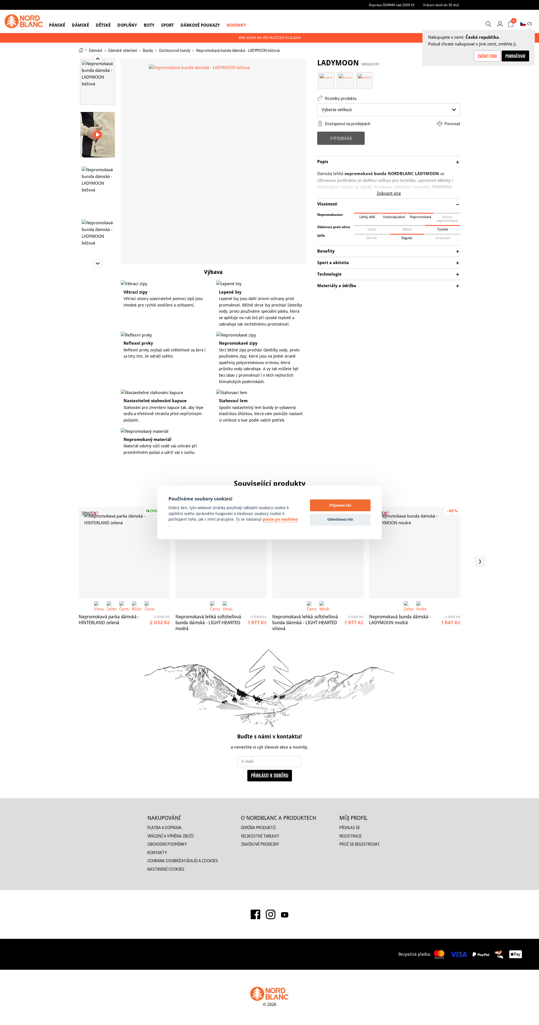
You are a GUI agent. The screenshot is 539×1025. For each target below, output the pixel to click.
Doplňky (127, 25)
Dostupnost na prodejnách (347, 123)
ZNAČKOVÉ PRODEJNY (260, 844)
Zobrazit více (389, 193)
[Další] (480, 561)
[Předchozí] (59, 561)
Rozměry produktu (340, 98)
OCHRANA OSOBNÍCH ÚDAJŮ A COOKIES (182, 860)
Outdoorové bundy (174, 50)
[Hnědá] (364, 75)
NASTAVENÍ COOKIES (165, 869)
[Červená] (149, 606)
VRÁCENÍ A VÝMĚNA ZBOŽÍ (170, 836)
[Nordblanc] (24, 21)
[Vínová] (99, 606)
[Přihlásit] (500, 24)
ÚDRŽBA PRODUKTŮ (258, 827)
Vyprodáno (341, 138)
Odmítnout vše (340, 519)
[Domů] (81, 50)
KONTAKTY (157, 852)
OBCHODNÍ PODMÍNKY (167, 844)
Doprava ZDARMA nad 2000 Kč (392, 5)
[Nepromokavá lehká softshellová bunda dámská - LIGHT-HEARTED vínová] (318, 552)
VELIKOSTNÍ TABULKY (260, 836)
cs (529, 23)
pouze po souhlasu (280, 519)
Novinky (236, 25)
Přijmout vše (340, 505)
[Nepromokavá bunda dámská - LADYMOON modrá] (414, 552)
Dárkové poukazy (200, 25)
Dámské (80, 25)
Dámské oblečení (122, 50)
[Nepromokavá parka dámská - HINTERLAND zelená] (124, 552)
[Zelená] (345, 75)
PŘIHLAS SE (349, 827)
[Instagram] (270, 914)
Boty (149, 25)
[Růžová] (137, 606)
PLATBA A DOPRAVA (164, 827)
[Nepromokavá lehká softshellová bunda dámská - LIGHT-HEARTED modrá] (221, 552)
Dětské (103, 25)
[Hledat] (488, 24)
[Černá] (124, 606)
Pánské (57, 25)
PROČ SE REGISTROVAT (359, 844)
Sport (167, 25)
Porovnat (452, 123)
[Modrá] (326, 75)
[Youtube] (284, 914)
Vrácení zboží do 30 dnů (441, 5)
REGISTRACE (350, 836)
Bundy (148, 50)
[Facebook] (255, 914)
